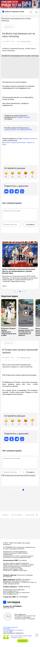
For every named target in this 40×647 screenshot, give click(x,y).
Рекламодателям (32, 513)
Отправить (30, 224)
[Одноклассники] (12, 191)
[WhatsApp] (22, 191)
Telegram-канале (23, 117)
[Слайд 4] (22, 289)
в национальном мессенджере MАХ (18, 128)
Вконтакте (6, 142)
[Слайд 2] (17, 289)
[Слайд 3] (20, 289)
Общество (8, 27)
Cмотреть (23, 641)
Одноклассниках (18, 142)
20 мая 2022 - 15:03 (8, 41)
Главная (5, 513)
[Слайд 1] (15, 289)
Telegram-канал (29, 138)
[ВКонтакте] (6, 191)
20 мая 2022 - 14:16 (8, 355)
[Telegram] (17, 191)
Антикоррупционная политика (10, 626)
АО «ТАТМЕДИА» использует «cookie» (13, 628)
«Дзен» (30, 142)
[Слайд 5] (24, 289)
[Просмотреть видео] (9, 311)
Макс (4, 144)
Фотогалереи (16, 513)
